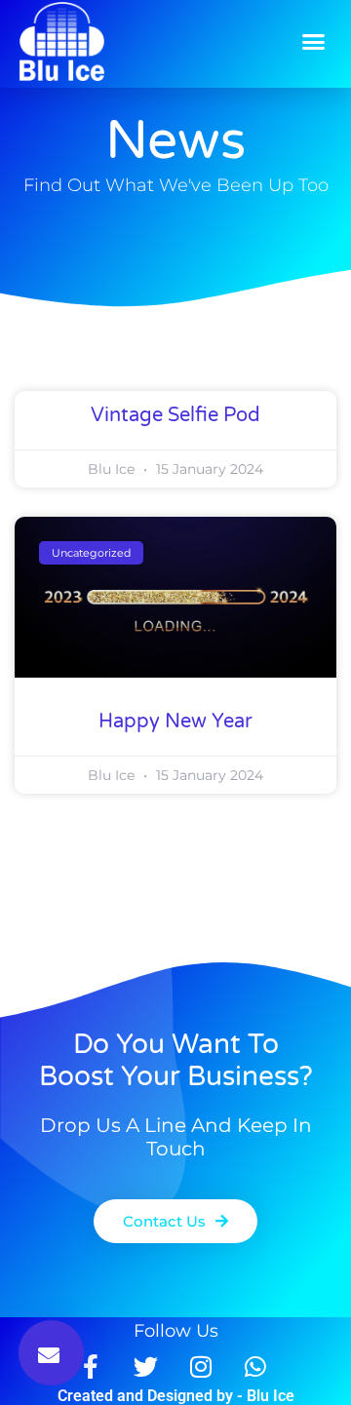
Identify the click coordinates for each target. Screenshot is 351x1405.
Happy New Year (175, 721)
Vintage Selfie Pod (175, 415)
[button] (313, 41)
